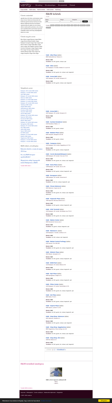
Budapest (23, 42)
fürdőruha (23, 21)
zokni (27, 32)
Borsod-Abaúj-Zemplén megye (31, 41)
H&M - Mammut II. (51, 231)
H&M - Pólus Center (52, 284)
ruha (37, 27)
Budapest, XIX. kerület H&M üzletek (29, 103)
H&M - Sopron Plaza (52, 305)
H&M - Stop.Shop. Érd (53, 338)
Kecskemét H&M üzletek (26, 118)
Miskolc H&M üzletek (26, 120)
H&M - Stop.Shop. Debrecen (55, 316)
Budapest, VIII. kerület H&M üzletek (29, 96)
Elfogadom (104, 401)
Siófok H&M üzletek (25, 129)
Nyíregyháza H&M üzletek (27, 124)
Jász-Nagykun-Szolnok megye (35, 46)
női (62, 25)
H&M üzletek (50, 9)
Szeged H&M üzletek (26, 106)
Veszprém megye (28, 53)
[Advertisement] (58, 40)
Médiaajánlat (30, 392)
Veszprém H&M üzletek (26, 111)
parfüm (29, 27)
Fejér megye (37, 42)
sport (22, 28)
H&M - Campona (51, 143)
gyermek (48, 27)
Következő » (61, 350)
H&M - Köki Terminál (52, 209)
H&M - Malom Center (52, 220)
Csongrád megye (30, 42)
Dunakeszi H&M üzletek (26, 110)
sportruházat (34, 28)
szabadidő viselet (25, 30)
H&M (51, 59)
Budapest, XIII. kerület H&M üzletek (29, 115)
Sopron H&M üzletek (26, 131)
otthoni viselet (24, 27)
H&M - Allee (49, 66)
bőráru (31, 18)
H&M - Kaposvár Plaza (53, 198)
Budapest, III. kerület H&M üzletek (29, 134)
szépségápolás (38, 30)
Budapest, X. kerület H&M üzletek (29, 92)
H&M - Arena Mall (51, 76)
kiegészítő (57, 25)
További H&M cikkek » (26, 165)
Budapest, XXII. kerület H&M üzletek (29, 90)
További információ (46, 401)
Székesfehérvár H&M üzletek (28, 108)
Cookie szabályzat (38, 392)
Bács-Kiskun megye (25, 39)
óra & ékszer (38, 25)
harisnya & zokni (38, 21)
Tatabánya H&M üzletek (26, 104)
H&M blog (57, 9)
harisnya (31, 21)
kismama (32, 23)
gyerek (68, 25)
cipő (72, 25)
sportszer (40, 28)
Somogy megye (30, 49)
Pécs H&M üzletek (25, 127)
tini (78, 25)
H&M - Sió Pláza (51, 295)
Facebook (23, 1)
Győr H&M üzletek (25, 94)
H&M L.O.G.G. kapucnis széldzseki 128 (56, 379)
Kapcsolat (23, 392)
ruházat (52, 25)
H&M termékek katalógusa (32, 363)
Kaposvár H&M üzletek (26, 117)
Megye (62, 19)
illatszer (22, 23)
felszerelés (35, 20)
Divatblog (39, 5)
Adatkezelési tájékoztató (50, 392)
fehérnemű (82, 25)
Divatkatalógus (50, 5)
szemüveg (31, 30)
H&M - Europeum (51, 175)
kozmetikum (37, 23)
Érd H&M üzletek (25, 132)
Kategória (74, 19)
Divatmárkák (62, 5)
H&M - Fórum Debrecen (53, 186)
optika (30, 25)
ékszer (88, 25)
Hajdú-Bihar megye (36, 44)
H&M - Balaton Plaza (52, 132)
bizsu (26, 18)
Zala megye (36, 53)
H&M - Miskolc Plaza (52, 252)
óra (33, 25)
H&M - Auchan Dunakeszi (54, 122)
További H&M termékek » (27, 388)
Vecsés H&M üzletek (25, 113)
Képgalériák (60, 392)
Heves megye (24, 46)
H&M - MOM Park (51, 263)
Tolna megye (35, 51)
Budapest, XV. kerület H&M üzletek (29, 125)
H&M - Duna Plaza (52, 165)
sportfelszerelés (27, 28)
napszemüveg (24, 25)
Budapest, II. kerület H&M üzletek (29, 139)
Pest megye (23, 49)
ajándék (22, 18)
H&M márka (32, 9)
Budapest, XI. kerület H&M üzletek (29, 101)
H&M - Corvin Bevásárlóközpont (56, 154)
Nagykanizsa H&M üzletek (27, 138)
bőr (28, 18)
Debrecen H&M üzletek (26, 97)
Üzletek (72, 5)
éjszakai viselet (39, 18)
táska (75, 25)
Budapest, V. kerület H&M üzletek (29, 141)
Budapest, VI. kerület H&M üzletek (29, 99)
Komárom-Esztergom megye (28, 48)
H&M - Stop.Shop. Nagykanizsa (56, 327)
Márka (47, 19)
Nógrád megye (38, 48)
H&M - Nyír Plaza (51, 273)
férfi (65, 25)
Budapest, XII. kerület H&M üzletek (29, 122)
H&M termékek (41, 9)
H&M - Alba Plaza (51, 55)
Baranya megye (34, 39)
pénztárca (33, 27)
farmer (25, 20)
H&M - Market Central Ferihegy (56, 241)
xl (25, 32)
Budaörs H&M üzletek (26, 136)
